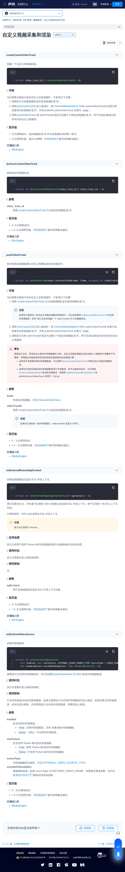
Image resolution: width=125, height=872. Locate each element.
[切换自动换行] (106, 272)
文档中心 (22, 4)
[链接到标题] (37, 55)
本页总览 (9, 26)
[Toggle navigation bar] (4, 4)
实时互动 (17, 20)
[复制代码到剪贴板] (113, 72)
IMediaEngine (19, 456)
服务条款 (32, 853)
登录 (117, 4)
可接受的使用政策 (47, 853)
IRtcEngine (18, 149)
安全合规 (63, 853)
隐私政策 (20, 853)
